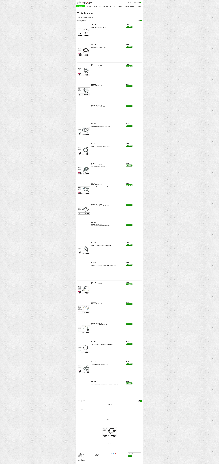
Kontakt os (79, 456)
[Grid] (139, 20)
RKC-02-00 (93, 123)
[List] (141, 20)
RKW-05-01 (93, 262)
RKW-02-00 (93, 222)
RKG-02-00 (93, 163)
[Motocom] (84, 2)
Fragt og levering (81, 454)
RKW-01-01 (93, 203)
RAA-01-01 (93, 321)
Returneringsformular (81, 460)
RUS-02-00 (93, 302)
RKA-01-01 (93, 64)
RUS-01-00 (93, 282)
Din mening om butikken (82, 459)
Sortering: (79, 20)
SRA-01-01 (93, 361)
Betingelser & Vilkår (81, 457)
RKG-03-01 (93, 183)
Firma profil (80, 455)
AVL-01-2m (93, 44)
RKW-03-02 (93, 242)
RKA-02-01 (93, 84)
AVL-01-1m (93, 24)
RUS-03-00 (93, 381)
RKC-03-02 (93, 143)
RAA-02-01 (93, 341)
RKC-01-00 (93, 103)
